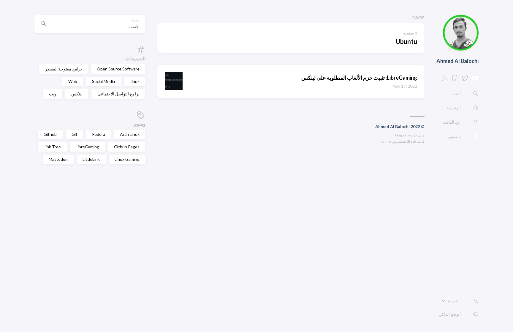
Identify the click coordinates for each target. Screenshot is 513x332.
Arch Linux (130, 134)
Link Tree (52, 146)
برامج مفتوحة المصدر (63, 68)
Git (74, 134)
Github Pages (127, 146)
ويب (52, 93)
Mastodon (58, 159)
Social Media (103, 81)
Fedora (98, 134)
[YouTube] (475, 80)
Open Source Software (118, 68)
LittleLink (91, 159)
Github (50, 134)
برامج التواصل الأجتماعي (118, 93)
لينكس (77, 93)
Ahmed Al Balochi (457, 61)
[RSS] (444, 80)
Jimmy (386, 141)
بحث (136, 20)
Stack (411, 141)
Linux (135, 81)
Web (72, 81)
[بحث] (43, 24)
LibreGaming (87, 146)
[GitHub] (454, 80)
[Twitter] (464, 80)
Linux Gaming (127, 159)
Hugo (399, 135)
